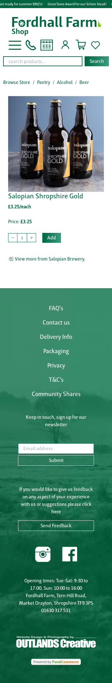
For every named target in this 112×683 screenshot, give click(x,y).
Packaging (56, 351)
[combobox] (56, 61)
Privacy (56, 365)
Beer (84, 82)
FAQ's (56, 308)
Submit (56, 460)
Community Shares (56, 394)
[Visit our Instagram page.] (43, 553)
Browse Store (16, 82)
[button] (15, 45)
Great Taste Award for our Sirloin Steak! (77, 4)
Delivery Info (56, 336)
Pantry (43, 82)
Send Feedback (56, 525)
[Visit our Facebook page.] (69, 553)
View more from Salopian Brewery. (49, 259)
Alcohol (64, 82)
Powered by (56, 662)
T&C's (56, 379)
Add (51, 238)
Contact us (56, 322)
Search (97, 61)
